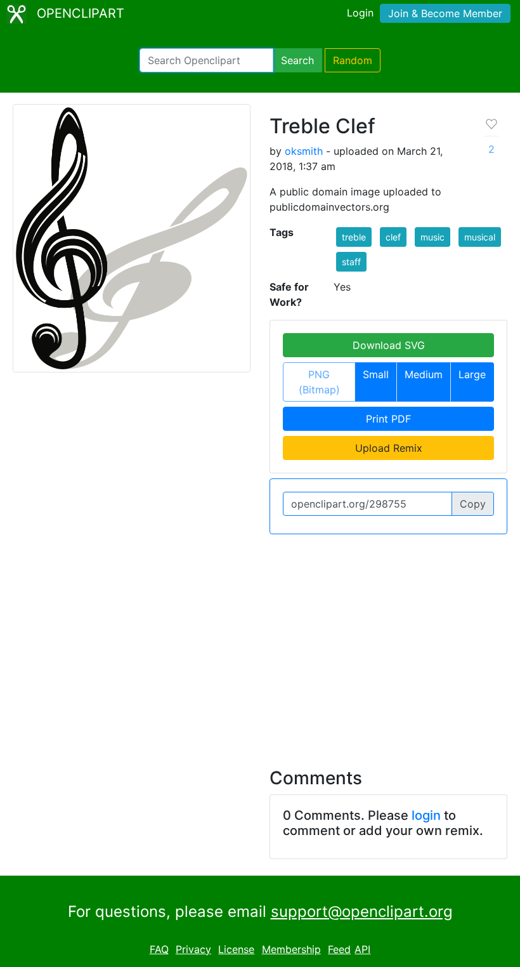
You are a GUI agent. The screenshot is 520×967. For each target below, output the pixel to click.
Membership (291, 949)
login (426, 815)
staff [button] (351, 261)
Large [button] (472, 374)
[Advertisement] (260, 643)
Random (352, 60)
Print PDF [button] (388, 418)
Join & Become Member (445, 13)
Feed (339, 949)
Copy (473, 503)
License (236, 949)
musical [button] (479, 237)
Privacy (193, 949)
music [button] (432, 237)
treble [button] (354, 237)
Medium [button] (424, 374)
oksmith (304, 151)
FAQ (159, 949)
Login (360, 12)
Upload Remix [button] (388, 448)
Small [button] (376, 374)
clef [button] (393, 237)
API (362, 949)
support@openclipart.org (362, 911)
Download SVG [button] (389, 345)
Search (297, 60)
